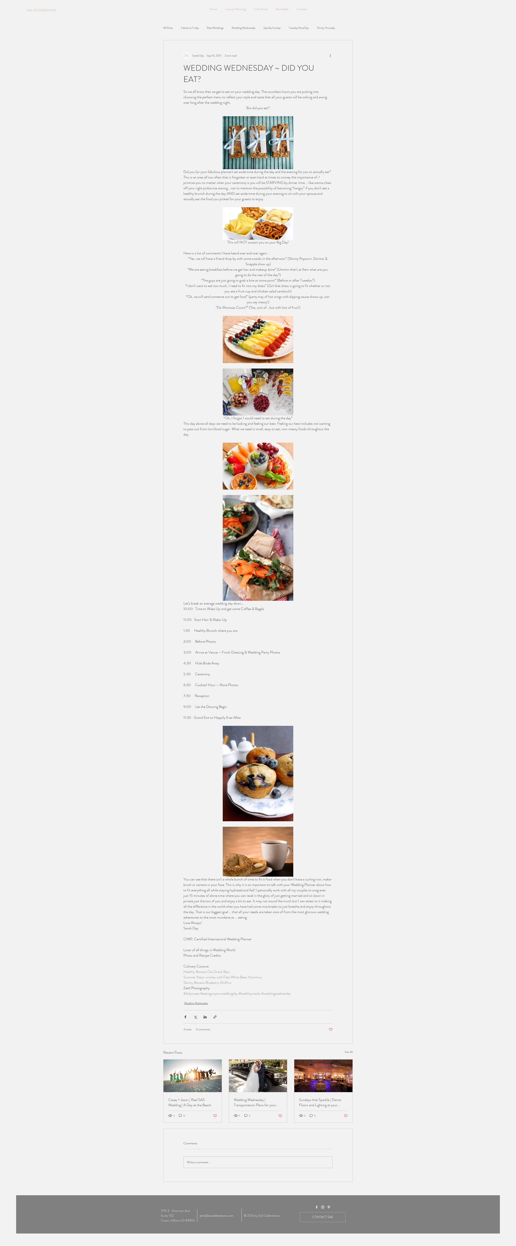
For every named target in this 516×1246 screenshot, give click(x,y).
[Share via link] (215, 1017)
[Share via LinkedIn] (205, 1017)
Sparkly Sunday (272, 28)
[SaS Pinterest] (329, 1207)
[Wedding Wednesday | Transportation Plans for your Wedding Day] (258, 1076)
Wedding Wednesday (243, 28)
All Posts (168, 28)
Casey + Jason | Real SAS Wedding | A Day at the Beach (189, 1102)
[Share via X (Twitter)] (195, 1017)
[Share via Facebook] (185, 1017)
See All (349, 1052)
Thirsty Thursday (326, 28)
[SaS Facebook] (317, 1207)
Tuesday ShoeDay (299, 28)
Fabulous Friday (190, 28)
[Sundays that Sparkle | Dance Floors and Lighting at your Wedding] (323, 1076)
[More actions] (330, 55)
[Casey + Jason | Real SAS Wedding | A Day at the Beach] (192, 1076)
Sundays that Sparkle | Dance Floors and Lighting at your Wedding (320, 1102)
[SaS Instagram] (323, 1207)
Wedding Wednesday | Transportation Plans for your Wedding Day (255, 1102)
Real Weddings (215, 28)
